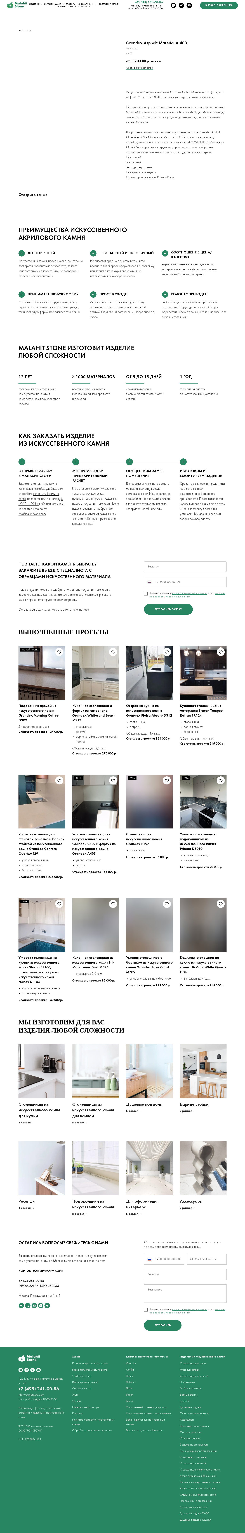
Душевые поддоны (144, 1104)
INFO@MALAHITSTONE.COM (38, 1286)
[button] (219, 5)
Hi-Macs (130, 1382)
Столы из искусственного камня (198, 1494)
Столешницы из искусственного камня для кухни (39, 1110)
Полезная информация (85, 1407)
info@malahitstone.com (32, 514)
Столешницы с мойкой (193, 1463)
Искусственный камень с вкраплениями (148, 1413)
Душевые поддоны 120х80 (195, 1519)
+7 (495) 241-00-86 (149, 2)
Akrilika (130, 1369)
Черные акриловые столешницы (198, 1451)
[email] (189, 5)
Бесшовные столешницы (194, 1444)
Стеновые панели (190, 1438)
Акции (75, 1394)
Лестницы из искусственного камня (200, 1482)
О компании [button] (86, 4)
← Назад (24, 30)
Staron (129, 1394)
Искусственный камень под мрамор (146, 1407)
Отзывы (76, 1401)
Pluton (129, 1388)
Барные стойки (194, 1104)
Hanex (129, 1376)
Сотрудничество (108, 4)
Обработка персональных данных (92, 1430)
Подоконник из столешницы (196, 1501)
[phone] (27, 1305)
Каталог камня (53, 4)
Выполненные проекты (85, 1382)
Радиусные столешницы (193, 1457)
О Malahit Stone (81, 1376)
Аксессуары (191, 1201)
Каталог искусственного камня (90, 1363)
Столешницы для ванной (194, 1376)
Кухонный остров (190, 1369)
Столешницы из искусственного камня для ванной (93, 1110)
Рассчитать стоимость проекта (89, 1369)
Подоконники (187, 1382)
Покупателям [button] (65, 7)
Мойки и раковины (191, 1388)
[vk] (21, 1305)
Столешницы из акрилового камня (200, 1469)
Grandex (131, 1363)
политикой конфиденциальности (189, 593)
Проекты (70, 4)
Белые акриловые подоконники (198, 1476)
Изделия (34, 4)
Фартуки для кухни (190, 1432)
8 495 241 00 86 (197, 142)
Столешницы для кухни (193, 1363)
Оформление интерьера (194, 1413)
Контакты (84, 7)
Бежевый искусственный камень (144, 1430)
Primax (129, 1401)
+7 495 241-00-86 (31, 1281)
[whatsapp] (173, 5)
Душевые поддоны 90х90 (194, 1513)
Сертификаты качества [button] (139, 67)
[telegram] (181, 5)
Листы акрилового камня (194, 1426)
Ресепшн (26, 1201)
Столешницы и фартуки (193, 1507)
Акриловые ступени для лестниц (198, 1488)
